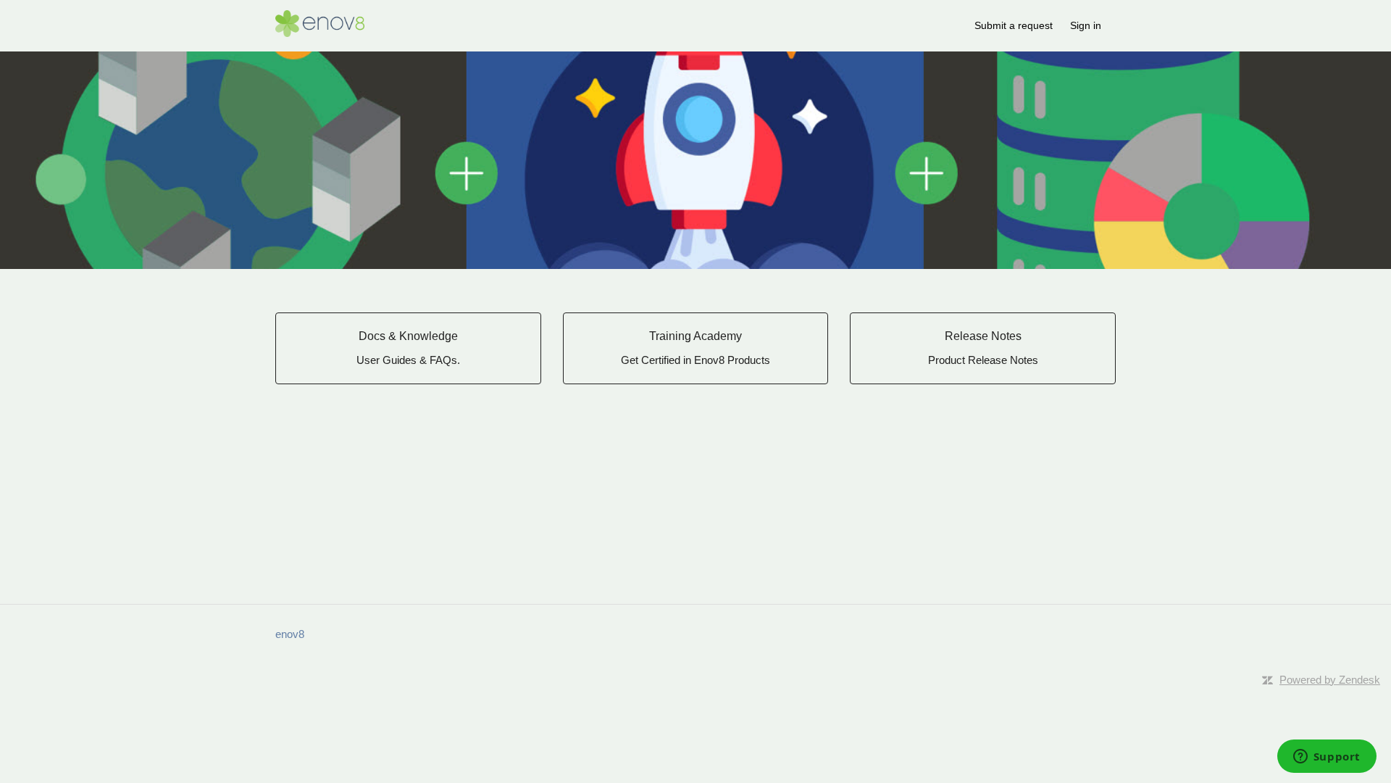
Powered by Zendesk (1329, 680)
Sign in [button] (1085, 25)
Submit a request (1013, 25)
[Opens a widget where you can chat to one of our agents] (1327, 758)
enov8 (289, 634)
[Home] (319, 33)
